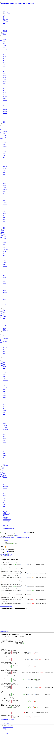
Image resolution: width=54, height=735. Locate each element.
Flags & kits (27, 537)
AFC (28, 532)
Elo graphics (18, 537)
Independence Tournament (39, 564)
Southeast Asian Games (49, 672)
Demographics (22, 537)
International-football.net (4, 733)
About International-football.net (8, 727)
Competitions (5, 9)
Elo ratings (4, 7)
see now (16, 535)
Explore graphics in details (4, 631)
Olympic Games (47, 694)
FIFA (8, 553)
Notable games (7, 537)
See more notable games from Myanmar (7, 719)
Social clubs (5, 731)
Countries (4, 8)
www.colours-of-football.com (7, 555)
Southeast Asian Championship (40, 573)
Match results (2, 537)
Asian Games (47, 659)
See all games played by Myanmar (6, 606)
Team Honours (12, 537)
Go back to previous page (4, 723)
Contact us (4, 728)
